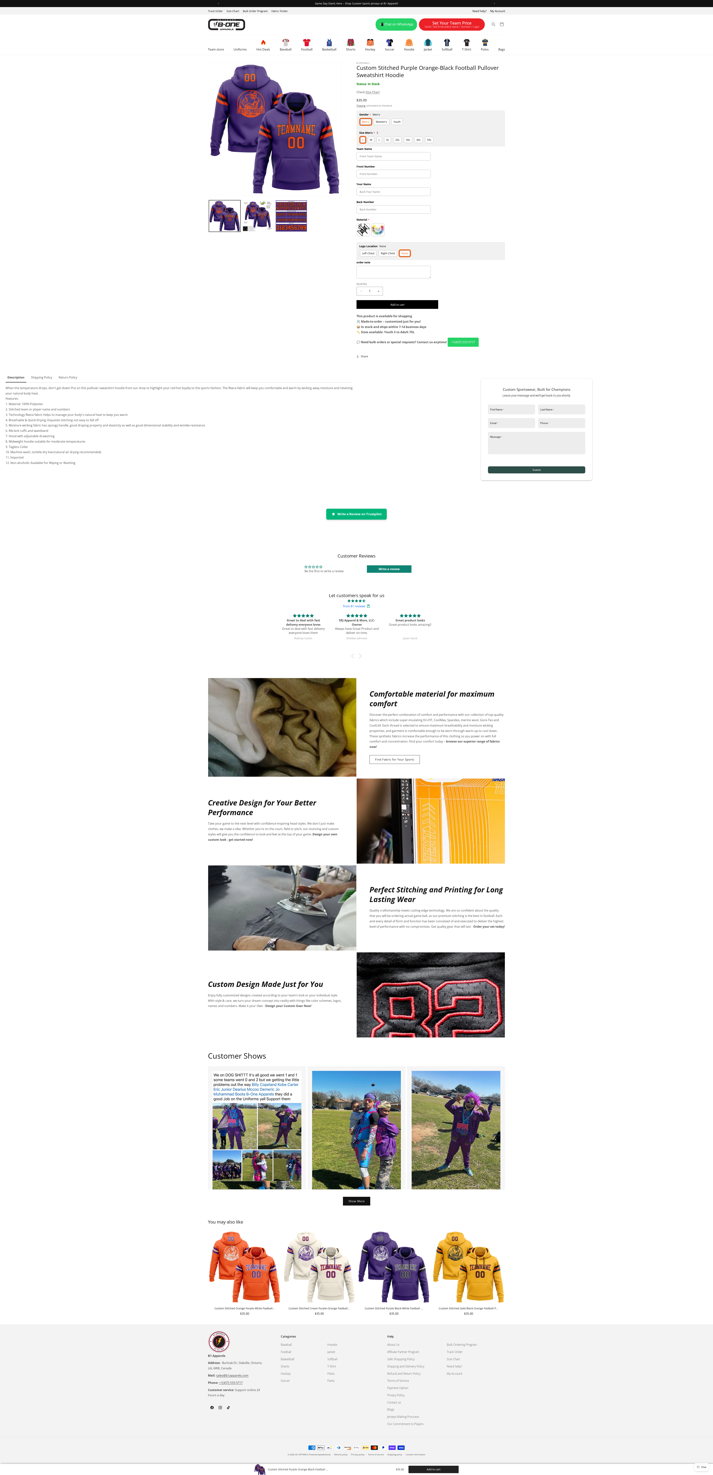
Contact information (415, 1454)
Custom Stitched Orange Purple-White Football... (244, 1308)
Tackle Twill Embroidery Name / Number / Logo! (451, 25)
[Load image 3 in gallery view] (291, 216)
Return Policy (68, 377)
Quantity (361, 283)
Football (286, 1352)
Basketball (287, 1359)
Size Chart (233, 11)
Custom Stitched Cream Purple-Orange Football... (319, 1308)
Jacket (331, 1352)
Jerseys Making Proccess (403, 1417)
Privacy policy (357, 1454)
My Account (497, 11)
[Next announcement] (494, 3)
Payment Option (397, 1388)
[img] (356, 601)
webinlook (325, 1454)
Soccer (285, 1381)
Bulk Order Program (255, 11)
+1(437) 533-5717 (463, 342)
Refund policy (341, 1454)
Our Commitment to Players (405, 1424)
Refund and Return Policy (404, 1374)
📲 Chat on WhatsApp (396, 24)
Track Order (215, 11)
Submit (537, 469)
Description (16, 377)
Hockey (286, 1374)
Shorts (285, 1366)
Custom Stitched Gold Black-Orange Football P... (468, 1308)
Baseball (286, 1345)
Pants (330, 1381)
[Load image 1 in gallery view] (224, 216)
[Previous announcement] (218, 3)
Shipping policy (394, 1454)
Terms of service (376, 1454)
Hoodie (332, 1345)
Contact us (394, 1402)
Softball (332, 1359)
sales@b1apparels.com (232, 1375)
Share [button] (364, 356)
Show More (357, 1201)
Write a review (389, 569)
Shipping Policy (41, 377)
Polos (330, 1374)
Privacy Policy (396, 1395)
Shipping (360, 105)
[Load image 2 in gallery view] (258, 216)
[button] (216, 44)
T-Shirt (331, 1366)
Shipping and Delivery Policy (405, 1366)
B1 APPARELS (301, 1454)
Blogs (390, 1410)
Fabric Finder (279, 11)
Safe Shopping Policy (401, 1359)
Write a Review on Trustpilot (359, 514)
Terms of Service (398, 1381)
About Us (393, 1345)
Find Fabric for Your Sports (394, 759)
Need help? (479, 11)
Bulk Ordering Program (462, 1345)
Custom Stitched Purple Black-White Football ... (394, 1308)
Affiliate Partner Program (403, 1352)
